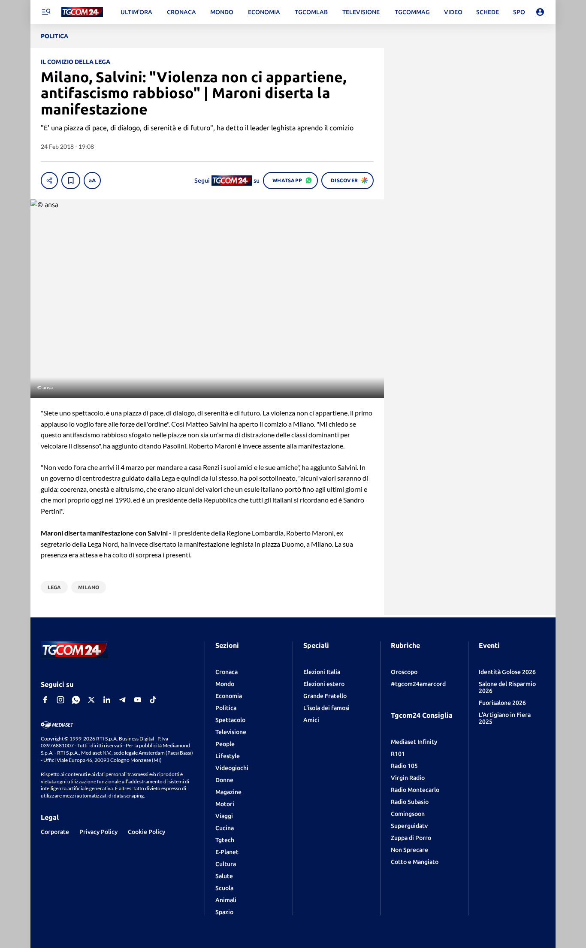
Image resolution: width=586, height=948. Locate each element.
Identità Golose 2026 (507, 671)
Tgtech (224, 840)
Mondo (224, 683)
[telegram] (122, 699)
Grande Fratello (325, 695)
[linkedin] (107, 699)
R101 (398, 753)
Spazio (224, 912)
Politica (225, 707)
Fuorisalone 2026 (502, 702)
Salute (224, 876)
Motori (224, 804)
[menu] (45, 12)
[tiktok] (153, 699)
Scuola (224, 888)
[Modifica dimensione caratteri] (92, 180)
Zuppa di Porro (411, 837)
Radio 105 (404, 765)
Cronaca (226, 671)
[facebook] (45, 699)
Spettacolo (230, 719)
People (225, 743)
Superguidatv (409, 825)
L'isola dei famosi (326, 707)
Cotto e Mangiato (414, 861)
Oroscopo (404, 671)
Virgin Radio (408, 777)
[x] (91, 699)
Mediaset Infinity (414, 741)
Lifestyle (227, 755)
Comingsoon (408, 813)
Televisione (230, 731)
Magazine (228, 791)
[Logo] (82, 12)
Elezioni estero (323, 683)
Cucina (224, 828)
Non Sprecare (409, 849)
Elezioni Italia (321, 671)
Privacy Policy (98, 831)
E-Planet (227, 852)
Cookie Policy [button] (146, 831)
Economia (228, 695)
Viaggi (224, 816)
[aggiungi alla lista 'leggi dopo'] (70, 180)
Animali (225, 900)
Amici (311, 719)
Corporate (55, 831)
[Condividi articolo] (49, 180)
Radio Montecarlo (415, 789)
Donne (224, 779)
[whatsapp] (76, 699)
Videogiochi (231, 767)
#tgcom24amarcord (418, 683)
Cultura (225, 864)
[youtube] (137, 699)
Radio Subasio (410, 801)
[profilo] (540, 12)
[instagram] (60, 699)
